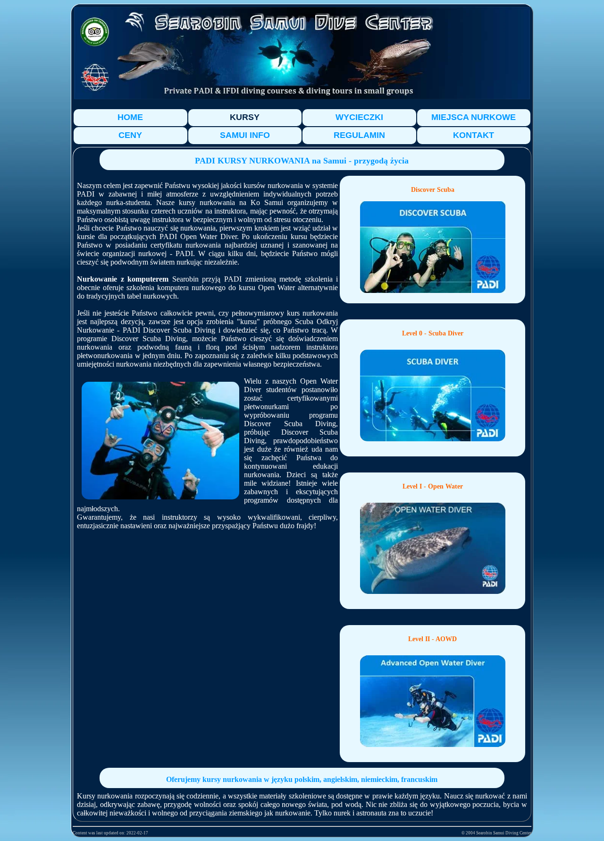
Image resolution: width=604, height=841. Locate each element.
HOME (130, 117)
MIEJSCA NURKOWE (473, 117)
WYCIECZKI (359, 117)
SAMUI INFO (245, 135)
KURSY (245, 117)
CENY (130, 135)
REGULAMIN (359, 135)
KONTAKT (473, 135)
